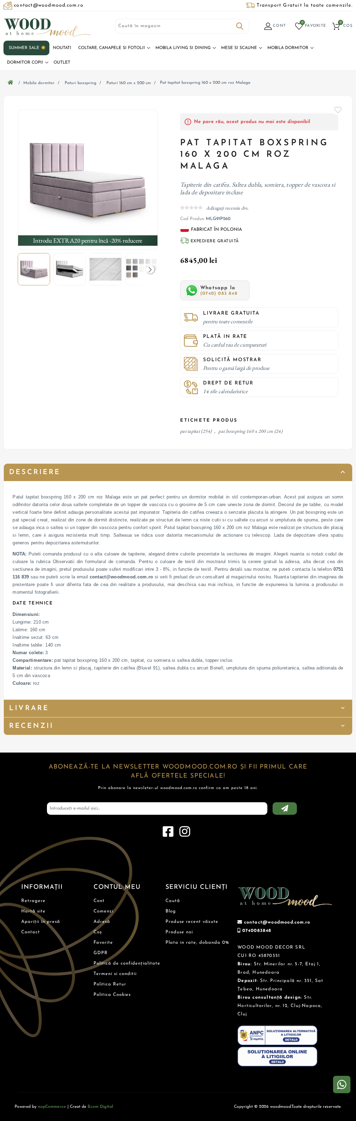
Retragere (33, 901)
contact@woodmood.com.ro (277, 922)
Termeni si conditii (115, 974)
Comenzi (103, 911)
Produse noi (179, 932)
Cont (99, 901)
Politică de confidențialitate (127, 963)
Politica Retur (110, 984)
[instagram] (184, 831)
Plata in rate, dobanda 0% (197, 942)
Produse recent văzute (191, 921)
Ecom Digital (100, 1107)
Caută (240, 26)
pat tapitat (190, 431)
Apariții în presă (40, 921)
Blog (170, 911)
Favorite (338, 110)
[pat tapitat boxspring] (87, 179)
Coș (98, 932)
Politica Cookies (112, 994)
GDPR (101, 953)
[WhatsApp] (341, 1084)
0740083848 (257, 930)
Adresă (102, 921)
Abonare (285, 808)
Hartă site (33, 911)
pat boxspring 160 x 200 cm (245, 431)
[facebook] (168, 831)
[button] (150, 269)
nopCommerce (52, 1107)
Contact (30, 932)
